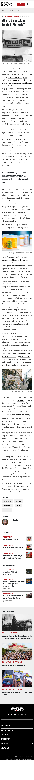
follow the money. (23, 415)
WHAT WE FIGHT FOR (7, 730)
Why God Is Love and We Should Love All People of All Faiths (13, 597)
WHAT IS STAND (5, 726)
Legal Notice (30, 759)
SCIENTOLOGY (7, 510)
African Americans (15, 77)
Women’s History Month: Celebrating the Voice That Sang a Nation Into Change (17, 637)
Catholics (5, 80)
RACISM (18, 505)
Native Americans (14, 83)
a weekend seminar (18, 324)
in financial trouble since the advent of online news (16, 260)
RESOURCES (4, 734)
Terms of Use (23, 759)
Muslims (28, 83)
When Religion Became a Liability (13, 547)
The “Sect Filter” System (10, 539)
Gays (20, 80)
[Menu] (32, 4)
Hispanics (27, 80)
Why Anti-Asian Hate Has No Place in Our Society (17, 693)
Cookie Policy (16, 759)
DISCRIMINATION (7, 505)
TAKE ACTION (5, 748)
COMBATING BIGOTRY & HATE (11, 17)
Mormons (13, 80)
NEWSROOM (4, 743)
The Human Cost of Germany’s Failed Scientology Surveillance (12, 556)
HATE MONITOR (5, 739)
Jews (25, 77)
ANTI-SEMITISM (7, 501)
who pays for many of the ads (13, 266)
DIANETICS (18, 501)
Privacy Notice (8, 759)
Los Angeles (25, 356)
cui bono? (20, 400)
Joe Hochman (15, 520)
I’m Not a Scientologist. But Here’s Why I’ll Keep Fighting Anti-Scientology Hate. (14, 583)
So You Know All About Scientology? (10, 573)
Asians (4, 83)
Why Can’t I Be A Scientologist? (13, 665)
